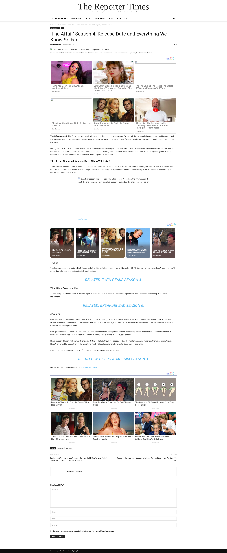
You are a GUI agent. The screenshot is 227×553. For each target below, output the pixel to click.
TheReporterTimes (89, 367)
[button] (174, 18)
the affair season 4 (83, 219)
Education (100, 18)
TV (62, 28)
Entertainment (59, 18)
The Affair (69, 448)
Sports (89, 18)
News (111, 18)
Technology (77, 18)
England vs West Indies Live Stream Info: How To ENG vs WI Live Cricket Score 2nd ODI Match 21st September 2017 (78, 459)
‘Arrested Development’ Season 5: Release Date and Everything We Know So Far (147, 459)
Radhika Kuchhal (55, 44)
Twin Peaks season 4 (121, 280)
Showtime (60, 448)
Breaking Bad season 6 (121, 305)
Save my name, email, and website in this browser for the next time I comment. (83, 531)
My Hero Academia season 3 (121, 359)
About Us (121, 18)
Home (52, 25)
